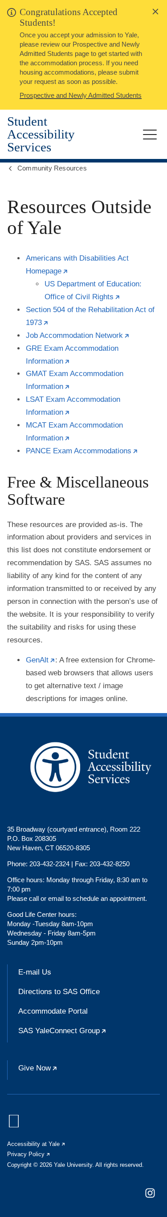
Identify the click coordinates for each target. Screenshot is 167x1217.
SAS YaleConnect (89, 1035)
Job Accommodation (78, 335)
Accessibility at (36, 1144)
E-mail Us (34, 972)
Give (65, 1072)
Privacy (29, 1154)
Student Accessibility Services (41, 134)
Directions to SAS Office (59, 991)
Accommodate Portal (53, 1011)
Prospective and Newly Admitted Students (81, 95)
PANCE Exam (82, 451)
